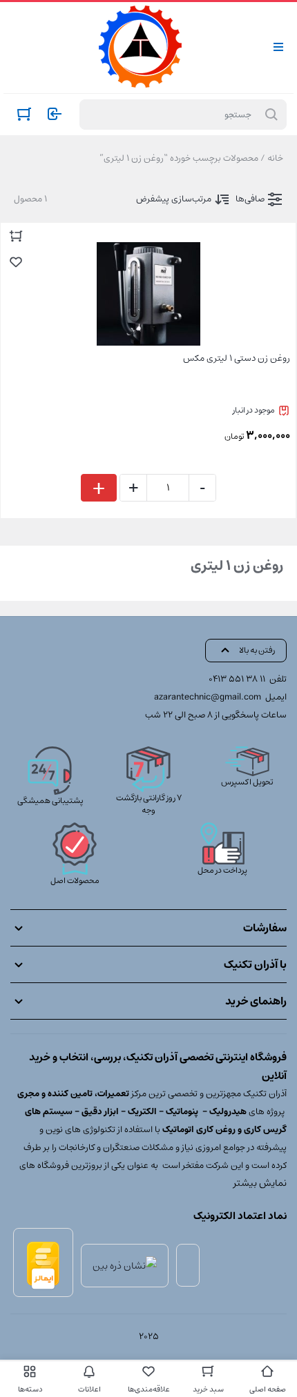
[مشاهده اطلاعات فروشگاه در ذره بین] (125, 1265)
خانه (275, 158)
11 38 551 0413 (237, 679)
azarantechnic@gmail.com (207, 697)
